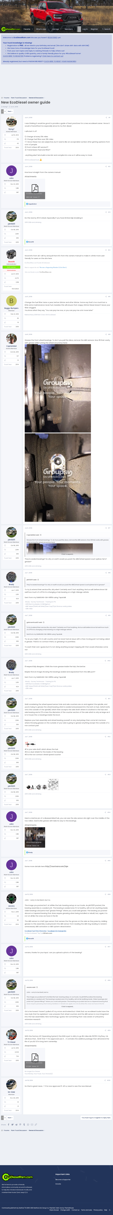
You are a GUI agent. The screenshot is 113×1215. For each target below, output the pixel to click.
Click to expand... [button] (67, 554)
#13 (109, 774)
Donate (58, 1184)
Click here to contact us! (52, 56)
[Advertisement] (56, 81)
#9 (109, 615)
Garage (55, 29)
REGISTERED (52, 37)
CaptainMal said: (33, 535)
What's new (41, 29)
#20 (108, 1080)
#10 (108, 661)
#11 (109, 699)
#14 (108, 812)
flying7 (5, 107)
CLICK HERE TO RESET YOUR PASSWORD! (60, 61)
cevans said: (31, 987)
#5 (109, 297)
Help (105, 1210)
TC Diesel (11, 1042)
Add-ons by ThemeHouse (65, 1208)
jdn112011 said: (32, 580)
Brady (11, 584)
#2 (109, 166)
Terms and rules (86, 1210)
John (11, 178)
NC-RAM (11, 1092)
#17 (109, 947)
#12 (109, 737)
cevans (11, 906)
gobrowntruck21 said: (34, 622)
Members (69, 29)
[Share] (106, 117)
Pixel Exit (52, 1208)
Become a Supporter (63, 1180)
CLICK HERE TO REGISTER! (13, 56)
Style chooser (54, 1210)
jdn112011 (11, 224)
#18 (109, 980)
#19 (109, 1030)
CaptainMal (11, 346)
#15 (109, 861)
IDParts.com (47, 933)
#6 (109, 334)
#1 (109, 117)
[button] (32, 29)
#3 (109, 212)
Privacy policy (98, 1210)
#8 (109, 573)
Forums (27, 29)
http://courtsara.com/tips (56, 866)
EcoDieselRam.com (45, 272)
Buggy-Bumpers (11, 308)
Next (9, 111)
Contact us (75, 1210)
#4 (109, 250)
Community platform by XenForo (22, 1208)
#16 (109, 894)
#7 (109, 528)
